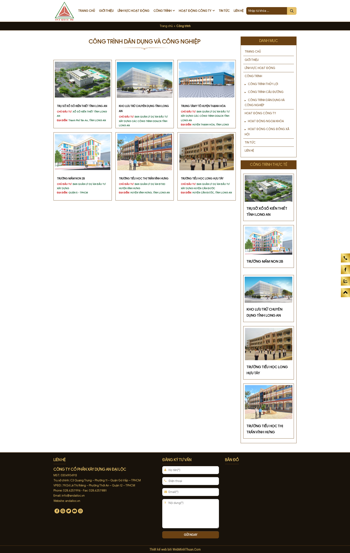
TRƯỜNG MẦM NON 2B (71, 178)
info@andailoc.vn (73, 495)
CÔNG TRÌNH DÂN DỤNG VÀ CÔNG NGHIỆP (265, 102)
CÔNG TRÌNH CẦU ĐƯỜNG (266, 92)
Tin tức (224, 11)
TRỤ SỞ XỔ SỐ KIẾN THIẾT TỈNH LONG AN (82, 106)
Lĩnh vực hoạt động (133, 11)
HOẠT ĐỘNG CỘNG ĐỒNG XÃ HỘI (267, 131)
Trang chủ (86, 11)
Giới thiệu (106, 11)
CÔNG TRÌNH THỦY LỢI (263, 84)
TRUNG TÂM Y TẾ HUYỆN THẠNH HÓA (203, 106)
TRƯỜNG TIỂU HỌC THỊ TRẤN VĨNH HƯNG (144, 178)
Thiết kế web (158, 549)
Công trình (163, 11)
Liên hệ (239, 11)
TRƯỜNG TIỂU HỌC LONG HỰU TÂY (202, 178)
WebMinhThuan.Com (187, 549)
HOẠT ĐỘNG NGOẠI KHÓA (266, 121)
